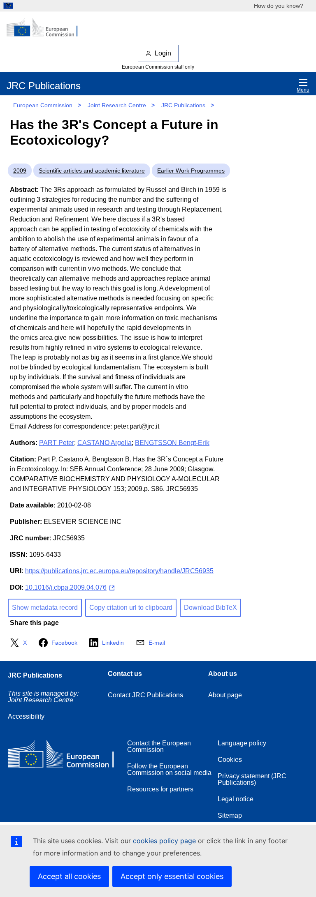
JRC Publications (183, 105)
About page (225, 695)
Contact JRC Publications (145, 695)
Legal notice (235, 799)
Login (163, 53)
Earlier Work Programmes (191, 170)
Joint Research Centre (117, 105)
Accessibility (26, 716)
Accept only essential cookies (172, 876)
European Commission (42, 105)
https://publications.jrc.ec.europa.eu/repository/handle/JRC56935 (119, 570)
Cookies (230, 759)
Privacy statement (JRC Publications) (252, 779)
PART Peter (56, 442)
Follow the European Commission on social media (169, 769)
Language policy (242, 743)
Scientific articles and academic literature (92, 170)
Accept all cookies (69, 876)
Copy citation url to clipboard (130, 607)
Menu (303, 90)
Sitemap (230, 815)
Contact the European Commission (159, 746)
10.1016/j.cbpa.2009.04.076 (66, 587)
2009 (19, 170)
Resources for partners (160, 789)
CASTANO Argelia (104, 442)
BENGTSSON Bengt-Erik (172, 442)
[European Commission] (46, 28)
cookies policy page (164, 841)
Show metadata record (45, 607)
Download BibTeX (210, 607)
